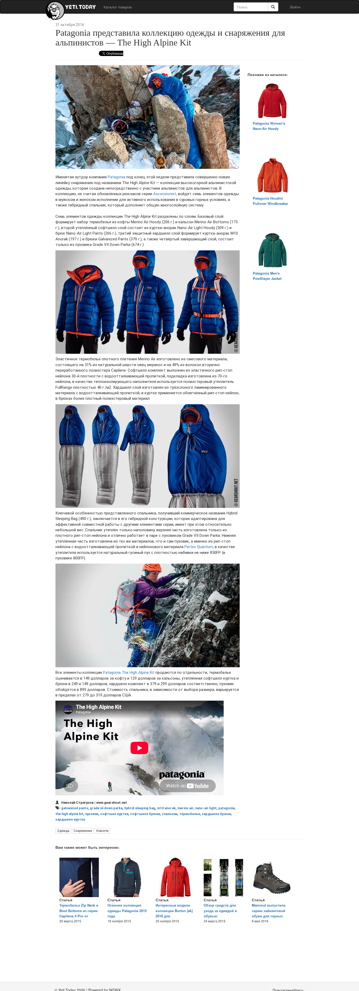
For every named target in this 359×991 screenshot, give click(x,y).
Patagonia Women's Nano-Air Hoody (269, 126)
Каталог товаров (118, 6)
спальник (169, 814)
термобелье (189, 814)
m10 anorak (166, 808)
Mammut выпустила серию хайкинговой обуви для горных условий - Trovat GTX (269, 913)
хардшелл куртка (70, 819)
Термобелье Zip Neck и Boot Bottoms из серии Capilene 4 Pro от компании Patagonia (78, 913)
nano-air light (206, 808)
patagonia (226, 808)
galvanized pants (74, 808)
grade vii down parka (106, 808)
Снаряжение (83, 831)
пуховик (91, 814)
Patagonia (116, 177)
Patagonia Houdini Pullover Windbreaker (270, 201)
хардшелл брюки (216, 814)
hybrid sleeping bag (139, 808)
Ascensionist (164, 193)
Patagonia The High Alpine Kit (129, 672)
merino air (185, 808)
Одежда (63, 831)
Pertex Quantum (198, 546)
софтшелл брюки (145, 814)
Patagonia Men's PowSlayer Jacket (267, 276)
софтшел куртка (114, 814)
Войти (295, 6)
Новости (102, 831)
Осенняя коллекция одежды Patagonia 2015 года (127, 910)
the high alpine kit (69, 814)
